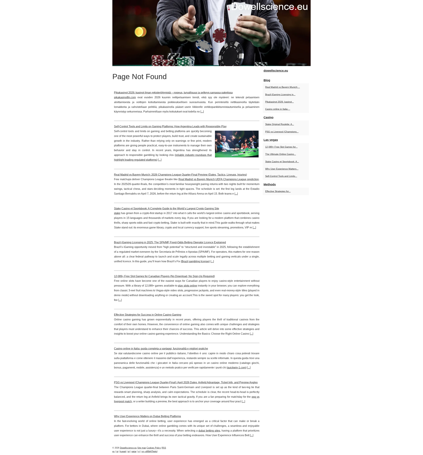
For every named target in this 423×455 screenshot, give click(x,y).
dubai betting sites (209, 430)
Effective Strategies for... (278, 191)
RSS (164, 448)
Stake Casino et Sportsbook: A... (282, 161)
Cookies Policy (154, 448)
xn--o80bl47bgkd (149, 451)
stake (117, 213)
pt (129, 451)
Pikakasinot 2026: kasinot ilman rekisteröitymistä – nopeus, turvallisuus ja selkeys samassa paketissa (173, 92)
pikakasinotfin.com (125, 97)
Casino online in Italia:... (277, 109)
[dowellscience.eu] (211, 33)
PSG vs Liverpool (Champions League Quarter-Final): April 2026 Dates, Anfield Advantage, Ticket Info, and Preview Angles (186, 382)
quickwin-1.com (236, 367)
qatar (134, 451)
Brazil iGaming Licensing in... (280, 94)
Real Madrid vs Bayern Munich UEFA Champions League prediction (218, 179)
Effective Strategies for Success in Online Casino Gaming (147, 314)
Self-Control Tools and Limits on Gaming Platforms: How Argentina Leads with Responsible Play (170, 126)
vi (139, 451)
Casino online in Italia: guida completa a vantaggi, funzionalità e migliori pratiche (161, 348)
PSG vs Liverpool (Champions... (282, 131)
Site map (141, 448)
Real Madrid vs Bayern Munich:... (282, 87)
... (202, 111)
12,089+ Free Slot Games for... (281, 147)
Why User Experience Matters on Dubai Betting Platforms (147, 416)
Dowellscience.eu (128, 448)
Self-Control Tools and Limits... (281, 176)
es (113, 451)
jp (117, 451)
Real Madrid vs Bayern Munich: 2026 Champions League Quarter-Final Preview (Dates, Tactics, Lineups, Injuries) (180, 174)
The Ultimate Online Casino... (280, 154)
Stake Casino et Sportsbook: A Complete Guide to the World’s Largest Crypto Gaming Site (166, 208)
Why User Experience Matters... (281, 168)
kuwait (123, 451)
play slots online (187, 285)
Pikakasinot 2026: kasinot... (279, 101)
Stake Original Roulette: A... (279, 124)
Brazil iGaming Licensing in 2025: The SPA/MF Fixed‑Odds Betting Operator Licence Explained (170, 242)
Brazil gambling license (195, 261)
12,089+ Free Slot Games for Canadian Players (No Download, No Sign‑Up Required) (164, 276)
